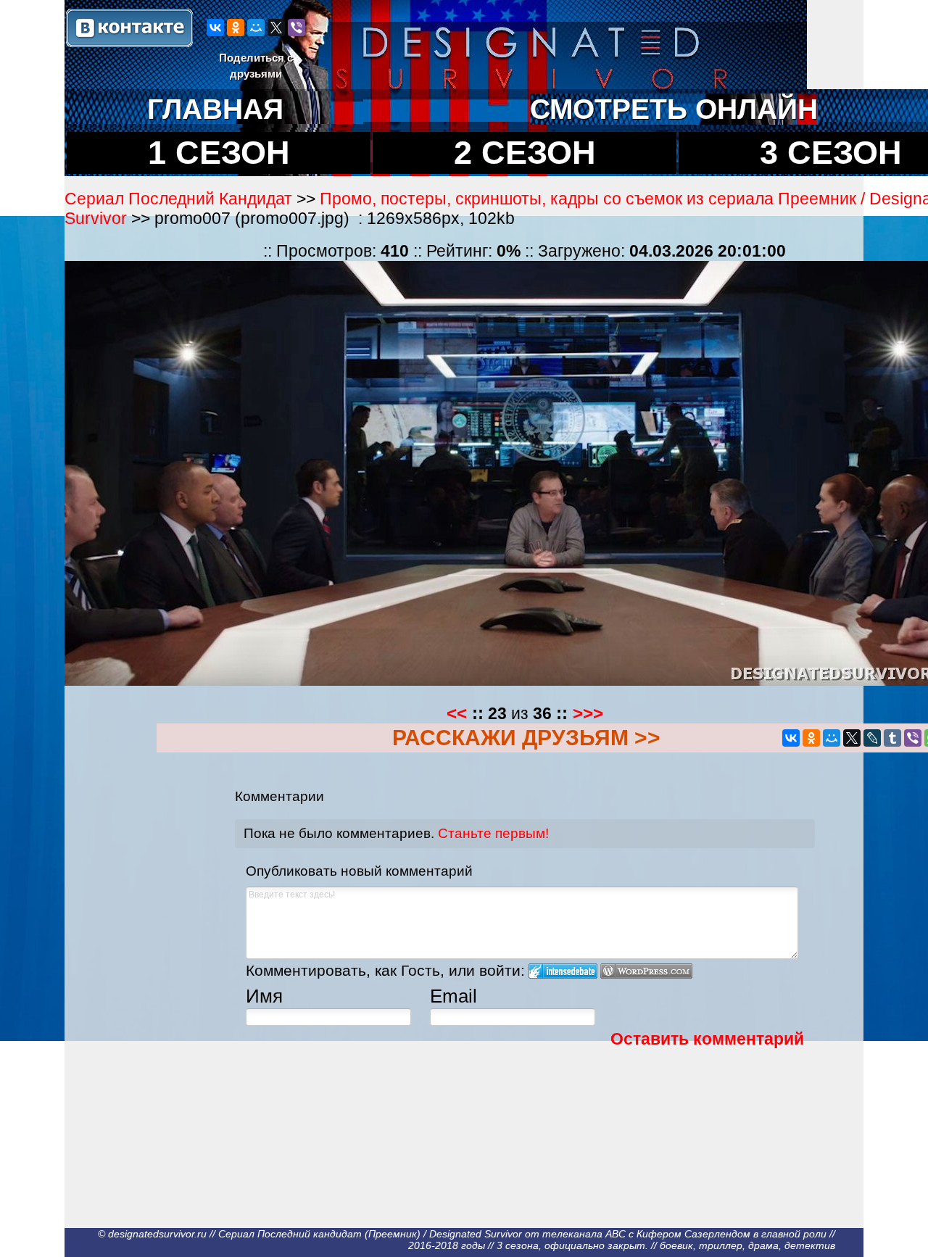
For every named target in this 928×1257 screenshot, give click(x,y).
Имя (264, 996)
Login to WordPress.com (646, 971)
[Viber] (296, 27)
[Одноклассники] (235, 27)
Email (453, 996)
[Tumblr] (892, 738)
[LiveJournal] (872, 738)
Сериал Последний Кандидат (178, 198)
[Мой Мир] (256, 27)
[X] (276, 27)
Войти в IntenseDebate (563, 971)
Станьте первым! (493, 833)
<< (457, 713)
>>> (588, 713)
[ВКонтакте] (215, 27)
